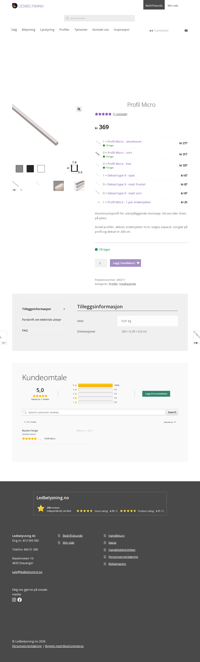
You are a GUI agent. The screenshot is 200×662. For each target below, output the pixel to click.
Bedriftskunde (154, 5)
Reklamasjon (117, 564)
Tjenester (81, 30)
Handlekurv (116, 536)
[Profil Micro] (41, 438)
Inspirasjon (121, 30)
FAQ (25, 330)
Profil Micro (49, 438)
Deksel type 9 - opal (121, 175)
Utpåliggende (127, 284)
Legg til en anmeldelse (156, 393)
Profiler (64, 30)
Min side (173, 5)
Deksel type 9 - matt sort (125, 193)
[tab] (45, 309)
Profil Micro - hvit (119, 164)
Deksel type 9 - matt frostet (127, 184)
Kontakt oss (101, 30)
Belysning (28, 30)
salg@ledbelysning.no (27, 572)
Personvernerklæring (123, 557)
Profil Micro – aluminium (124, 141)
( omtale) (120, 114)
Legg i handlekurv (124, 263)
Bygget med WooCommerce (64, 646)
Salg (14, 30)
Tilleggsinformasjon (36, 309)
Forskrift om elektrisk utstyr (41, 320)
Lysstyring (47, 30)
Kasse (112, 543)
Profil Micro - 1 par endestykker (129, 202)
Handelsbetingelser (122, 550)
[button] (79, 109)
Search (172, 412)
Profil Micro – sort (120, 153)
